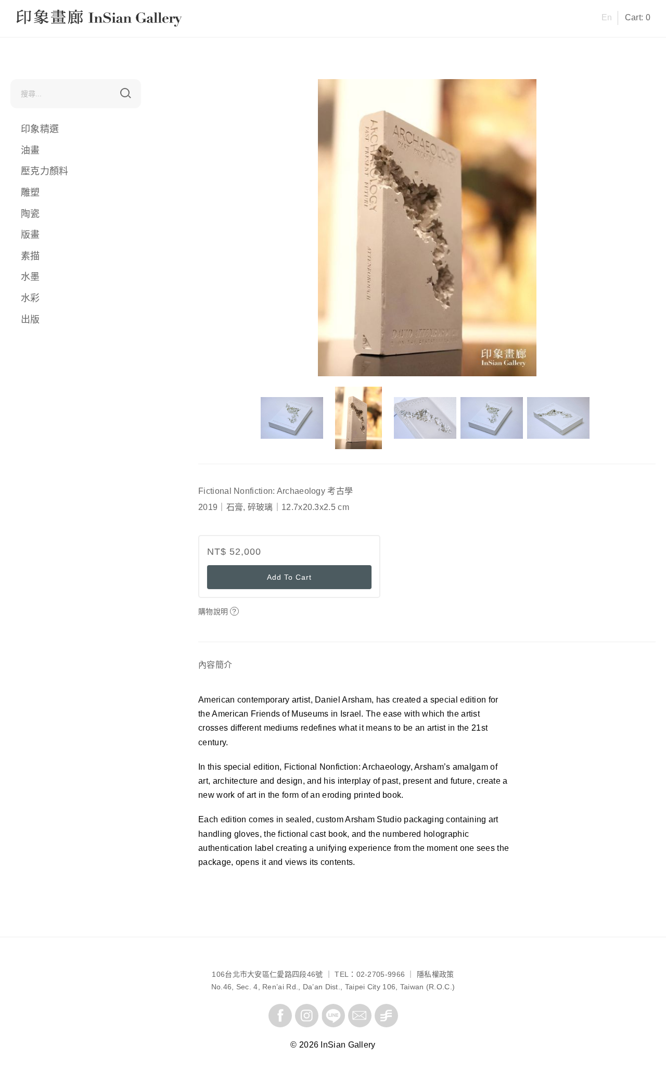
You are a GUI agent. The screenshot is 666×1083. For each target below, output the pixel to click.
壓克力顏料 (45, 171)
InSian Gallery (55, 19)
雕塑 (30, 192)
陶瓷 (30, 213)
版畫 (30, 235)
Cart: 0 (637, 17)
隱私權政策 (435, 974)
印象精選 (40, 129)
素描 (30, 256)
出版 (30, 319)
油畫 (30, 150)
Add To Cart (289, 577)
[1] (125, 93)
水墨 (30, 277)
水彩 (30, 298)
